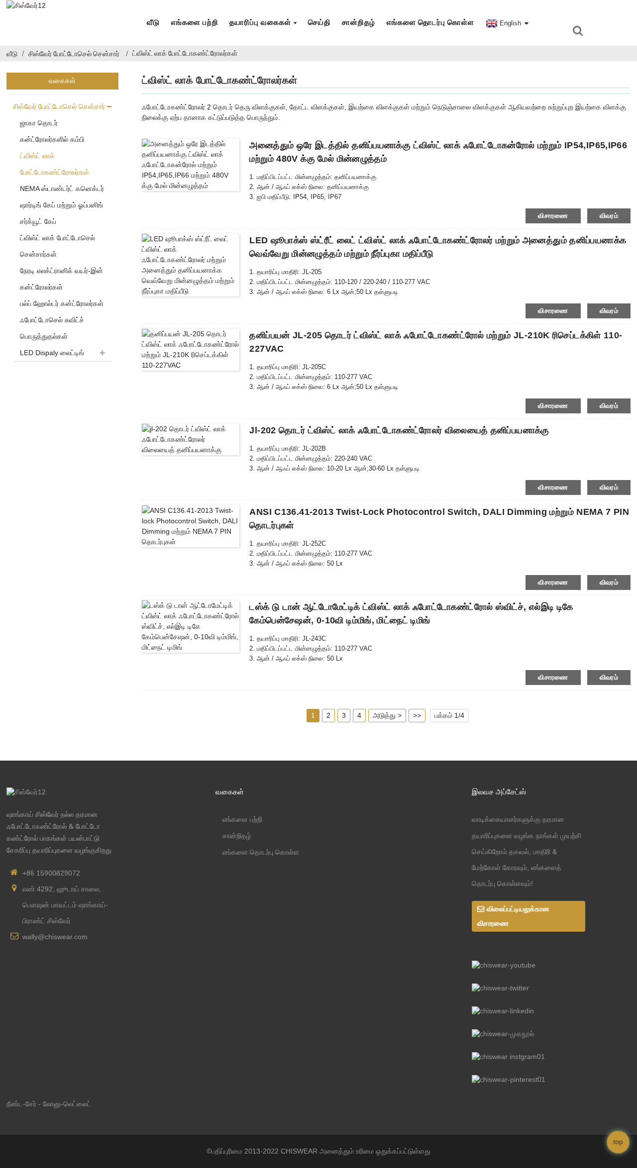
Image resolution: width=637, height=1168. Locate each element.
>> (417, 715)
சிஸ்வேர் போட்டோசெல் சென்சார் (73, 53)
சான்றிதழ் (358, 22)
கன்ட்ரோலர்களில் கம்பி (52, 139)
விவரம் (609, 215)
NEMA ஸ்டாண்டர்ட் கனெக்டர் (62, 189)
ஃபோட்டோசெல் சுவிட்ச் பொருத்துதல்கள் (52, 328)
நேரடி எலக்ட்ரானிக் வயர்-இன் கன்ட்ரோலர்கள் (61, 279)
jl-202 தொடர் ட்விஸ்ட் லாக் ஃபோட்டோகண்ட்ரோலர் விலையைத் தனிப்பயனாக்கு (399, 430)
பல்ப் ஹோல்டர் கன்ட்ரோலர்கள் (62, 303)
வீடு (153, 22)
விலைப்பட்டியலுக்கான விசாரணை (513, 916)
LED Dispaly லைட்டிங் (52, 353)
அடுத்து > (387, 715)
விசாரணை (553, 215)
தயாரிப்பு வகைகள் (260, 22)
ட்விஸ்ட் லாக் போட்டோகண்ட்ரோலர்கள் (184, 53)
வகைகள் (229, 791)
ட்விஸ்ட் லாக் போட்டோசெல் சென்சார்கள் (57, 246)
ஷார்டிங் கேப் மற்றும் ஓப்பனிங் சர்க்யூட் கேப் (61, 213)
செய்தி (319, 22)
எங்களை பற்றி (194, 22)
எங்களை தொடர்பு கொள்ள (430, 22)
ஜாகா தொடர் (39, 123)
